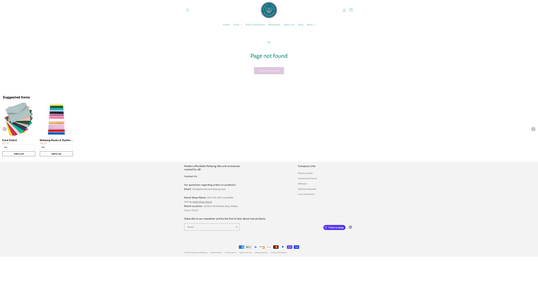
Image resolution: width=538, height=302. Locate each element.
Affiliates (302, 183)
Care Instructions (306, 194)
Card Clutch (9, 140)
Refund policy (216, 252)
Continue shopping (269, 70)
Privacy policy (230, 252)
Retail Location (305, 173)
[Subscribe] (236, 227)
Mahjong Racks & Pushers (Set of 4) (56, 140)
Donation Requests (307, 188)
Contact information (279, 252)
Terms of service (245, 252)
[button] (187, 10)
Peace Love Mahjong (199, 252)
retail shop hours (202, 201)
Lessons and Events (307, 178)
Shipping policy (261, 252)
